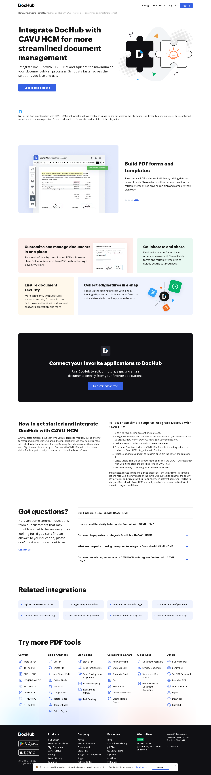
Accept (160, 767)
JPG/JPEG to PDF (32, 680)
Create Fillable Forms (120, 700)
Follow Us (174, 746)
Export (175, 692)
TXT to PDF (30, 667)
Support (82, 758)
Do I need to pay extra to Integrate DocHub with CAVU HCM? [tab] (115, 535)
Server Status (54, 750)
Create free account (37, 87)
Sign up (186, 5)
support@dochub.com (177, 734)
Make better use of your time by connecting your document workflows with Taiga (175, 604)
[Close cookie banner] (175, 765)
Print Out (176, 704)
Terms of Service (86, 743)
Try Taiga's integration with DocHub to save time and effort (86, 604)
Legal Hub (83, 750)
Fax (114, 680)
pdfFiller (111, 747)
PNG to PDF (30, 674)
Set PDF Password (181, 674)
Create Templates (122, 692)
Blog (109, 739)
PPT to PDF (30, 686)
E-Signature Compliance (89, 754)
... (141, 767)
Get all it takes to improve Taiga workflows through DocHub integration (41, 615)
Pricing (145, 5)
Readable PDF (179, 680)
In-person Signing (91, 683)
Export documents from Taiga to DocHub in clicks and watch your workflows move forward (175, 615)
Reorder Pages (60, 704)
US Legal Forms (115, 750)
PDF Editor (53, 739)
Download (177, 698)
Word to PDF (30, 661)
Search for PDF (179, 686)
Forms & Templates (58, 743)
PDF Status (118, 686)
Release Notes (85, 761)
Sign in (172, 5)
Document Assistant (152, 661)
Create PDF (59, 667)
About (81, 739)
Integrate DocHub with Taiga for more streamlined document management (130, 604)
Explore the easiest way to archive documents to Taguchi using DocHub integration (41, 604)
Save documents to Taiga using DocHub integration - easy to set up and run (130, 615)
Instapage (112, 761)
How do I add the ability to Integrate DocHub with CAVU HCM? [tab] (116, 524)
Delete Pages (60, 711)
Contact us (24, 549)
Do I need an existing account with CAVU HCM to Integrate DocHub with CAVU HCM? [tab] (126, 559)
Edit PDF (57, 661)
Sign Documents (56, 747)
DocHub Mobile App (117, 743)
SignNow (111, 754)
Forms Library (55, 758)
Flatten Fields (60, 680)
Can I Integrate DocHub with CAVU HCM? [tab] (103, 513)
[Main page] (26, 5)
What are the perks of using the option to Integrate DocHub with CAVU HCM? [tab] (125, 546)
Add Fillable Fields (62, 674)
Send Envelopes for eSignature (92, 676)
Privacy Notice (85, 747)
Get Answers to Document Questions (150, 686)
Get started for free (105, 386)
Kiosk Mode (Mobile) (89, 691)
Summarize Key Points (150, 676)
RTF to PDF (30, 704)
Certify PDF (178, 667)
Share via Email (120, 674)
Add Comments (120, 661)
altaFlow (111, 758)
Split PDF (58, 686)
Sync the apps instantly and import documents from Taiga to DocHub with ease (86, 615)
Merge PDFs (59, 692)
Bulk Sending (89, 699)
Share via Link (120, 667)
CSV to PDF (29, 692)
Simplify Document (151, 667)
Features (157, 5)
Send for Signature (92, 667)
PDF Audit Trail (179, 661)
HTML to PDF (31, 698)
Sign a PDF (88, 661)
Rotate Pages (60, 698)
